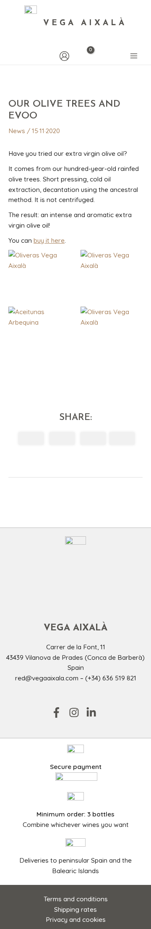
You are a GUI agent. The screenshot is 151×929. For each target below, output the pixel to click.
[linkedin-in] (93, 712)
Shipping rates (75, 909)
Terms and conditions (76, 899)
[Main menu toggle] (134, 56)
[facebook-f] (59, 712)
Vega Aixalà (85, 23)
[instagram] (77, 712)
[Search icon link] (12, 56)
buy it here (49, 240)
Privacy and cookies (76, 919)
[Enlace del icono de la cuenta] (64, 56)
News (16, 130)
